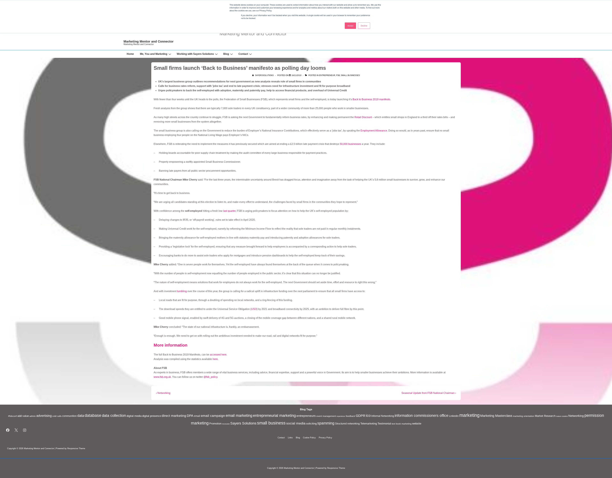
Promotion (215, 423)
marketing (469, 415)
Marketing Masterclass (496, 415)
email (197, 416)
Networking (576, 415)
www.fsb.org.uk (162, 377)
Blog (226, 54)
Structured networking (347, 423)
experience (341, 416)
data (80, 416)
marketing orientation (523, 416)
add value (23, 415)
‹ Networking (163, 393)
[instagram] (25, 430)
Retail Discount (363, 117)
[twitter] (16, 430)
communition (69, 416)
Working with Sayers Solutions (195, 54)
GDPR (360, 416)
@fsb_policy (210, 377)
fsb (338, 75)
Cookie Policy (309, 437)
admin (32, 416)
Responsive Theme (76, 448)
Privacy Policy (325, 437)
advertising (44, 415)
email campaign (213, 416)
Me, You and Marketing (153, 54)
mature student (562, 416)
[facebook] (8, 430)
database (93, 415)
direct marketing (174, 415)
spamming (325, 423)
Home (130, 54)
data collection (114, 415)
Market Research (545, 415)
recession (226, 424)
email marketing (239, 415)
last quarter (229, 211)
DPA (190, 416)
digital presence (151, 415)
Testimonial (384, 423)
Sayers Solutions (243, 423)
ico (368, 415)
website (416, 423)
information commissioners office (421, 415)
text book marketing (402, 424)
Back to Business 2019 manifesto (371, 99)
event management (326, 416)
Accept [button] (350, 25)
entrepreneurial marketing (274, 415)
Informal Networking (382, 416)
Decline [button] (364, 25)
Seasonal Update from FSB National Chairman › (428, 393)
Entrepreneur (327, 75)
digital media (134, 415)
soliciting (311, 423)
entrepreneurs (306, 415)
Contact (243, 54)
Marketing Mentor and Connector (149, 41)
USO (254, 309)
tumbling (182, 291)
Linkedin (454, 416)
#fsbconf (12, 416)
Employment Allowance (374, 130)
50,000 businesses (350, 144)
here (215, 359)
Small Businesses (350, 75)
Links (290, 437)
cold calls (57, 416)
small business (271, 423)
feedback (350, 416)
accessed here (218, 354)
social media (296, 423)
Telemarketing (368, 423)
